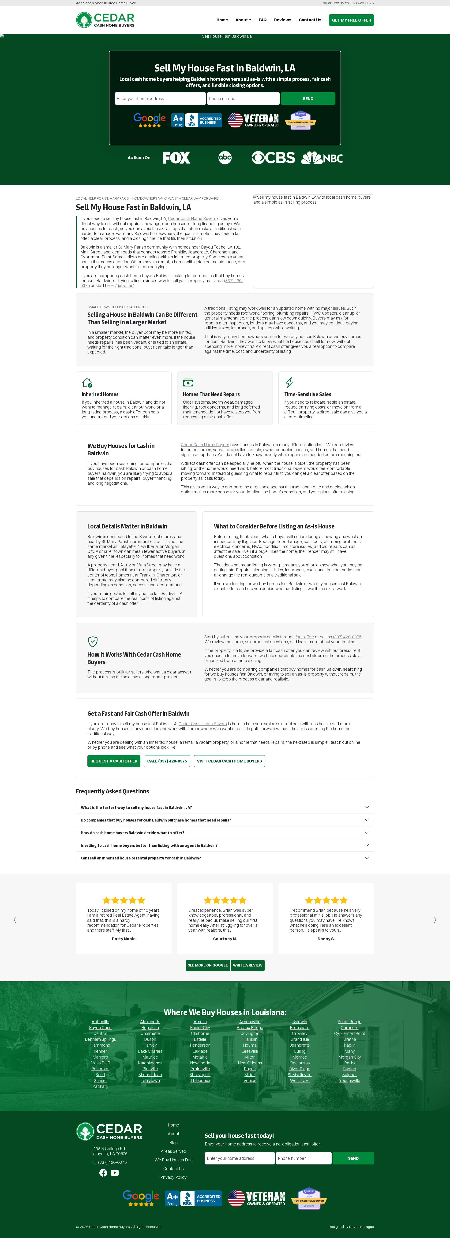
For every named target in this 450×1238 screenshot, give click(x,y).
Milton (249, 1057)
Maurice (150, 1057)
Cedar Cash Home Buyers (192, 218)
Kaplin (350, 1045)
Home (222, 19)
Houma (250, 1045)
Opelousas (300, 1062)
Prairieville (200, 1068)
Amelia (200, 1021)
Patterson (100, 1068)
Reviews (282, 19)
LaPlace (200, 1051)
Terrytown (150, 1080)
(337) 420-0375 (359, 3)
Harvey (150, 1045)
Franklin (249, 1039)
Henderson (200, 1045)
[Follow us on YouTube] (114, 1173)
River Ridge (299, 1068)
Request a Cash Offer (113, 760)
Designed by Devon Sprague (351, 1226)
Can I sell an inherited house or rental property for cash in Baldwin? (141, 858)
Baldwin (299, 1021)
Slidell (249, 1074)
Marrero (100, 1057)
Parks (349, 1062)
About (242, 19)
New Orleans (250, 1062)
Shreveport (200, 1074)
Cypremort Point (349, 1033)
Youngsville (349, 1080)
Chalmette (150, 1033)
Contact (310, 19)
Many (350, 1051)
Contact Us (173, 1168)
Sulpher (349, 1074)
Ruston (349, 1068)
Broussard (299, 1027)
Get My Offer (351, 20)
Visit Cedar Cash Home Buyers (229, 760)
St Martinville (299, 1074)
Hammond (100, 1045)
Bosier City (200, 1027)
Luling (299, 1051)
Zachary (100, 1086)
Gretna (349, 1039)
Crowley (300, 1033)
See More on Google (208, 965)
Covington (249, 1033)
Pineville (150, 1068)
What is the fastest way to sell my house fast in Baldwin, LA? (136, 807)
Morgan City (349, 1057)
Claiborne (200, 1033)
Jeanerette (300, 1045)
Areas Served (173, 1151)
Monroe (299, 1057)
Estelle (200, 1039)
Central (100, 1033)
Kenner (100, 1051)
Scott (100, 1074)
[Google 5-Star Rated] (141, 1198)
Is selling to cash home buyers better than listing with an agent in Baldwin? (149, 845)
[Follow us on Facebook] (103, 1173)
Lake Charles (150, 1051)
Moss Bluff (100, 1062)
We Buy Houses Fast (173, 1159)
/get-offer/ (124, 285)
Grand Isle (299, 1039)
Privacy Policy (173, 1177)
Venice (250, 1080)
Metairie (200, 1057)
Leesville (250, 1051)
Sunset (100, 1080)
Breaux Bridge (250, 1027)
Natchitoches (150, 1062)
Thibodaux (200, 1080)
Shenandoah (150, 1074)
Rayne (250, 1068)
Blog (173, 1142)
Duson (150, 1039)
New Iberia (200, 1062)
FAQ (263, 19)
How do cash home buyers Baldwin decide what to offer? (132, 832)
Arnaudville (249, 1021)
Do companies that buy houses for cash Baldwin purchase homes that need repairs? (156, 820)
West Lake (300, 1080)
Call (167, 760)
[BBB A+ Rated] (193, 1198)
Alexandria (150, 1021)
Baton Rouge (349, 1021)
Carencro (350, 1027)
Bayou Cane (100, 1027)
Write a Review (247, 965)
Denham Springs (100, 1039)
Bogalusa (150, 1027)
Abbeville (100, 1021)
